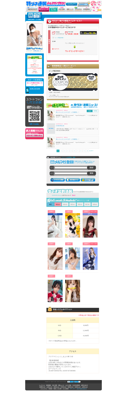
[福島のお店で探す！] (96, 10)
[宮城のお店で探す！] (98, 7)
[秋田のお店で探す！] (94, 4)
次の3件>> (91, 150)
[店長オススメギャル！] (78, 7)
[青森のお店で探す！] (96, 1)
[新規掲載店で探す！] (86, 7)
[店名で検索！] (62, 7)
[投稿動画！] (53, 7)
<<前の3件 (54, 150)
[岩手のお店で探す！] (99, 4)
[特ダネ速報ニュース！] (70, 7)
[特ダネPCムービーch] (43, 7)
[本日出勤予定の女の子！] (32, 7)
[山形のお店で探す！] (93, 7)
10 (87, 150)
